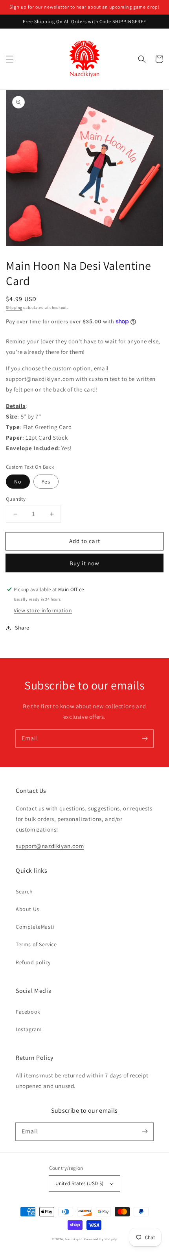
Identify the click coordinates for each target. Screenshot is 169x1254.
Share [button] (22, 627)
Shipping (14, 307)
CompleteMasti (35, 926)
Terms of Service (36, 944)
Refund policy (33, 962)
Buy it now (84, 563)
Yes (46, 481)
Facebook (28, 1011)
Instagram (29, 1029)
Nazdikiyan (74, 1239)
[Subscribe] (144, 738)
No (18, 481)
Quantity (16, 499)
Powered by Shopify (100, 1239)
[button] (9, 59)
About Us (27, 909)
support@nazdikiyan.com (50, 846)
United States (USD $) (79, 1183)
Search (24, 891)
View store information (43, 610)
